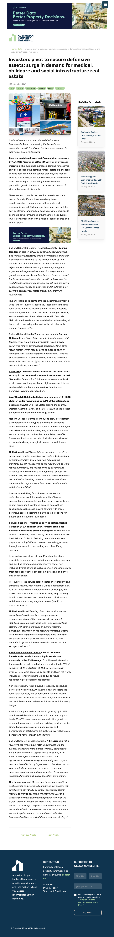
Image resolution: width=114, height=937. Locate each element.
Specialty (60, 88)
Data (20, 49)
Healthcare (30, 88)
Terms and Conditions (54, 891)
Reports (42, 88)
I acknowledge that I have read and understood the (89, 900)
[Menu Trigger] (105, 4)
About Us (48, 884)
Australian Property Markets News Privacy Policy (88, 902)
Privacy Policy (50, 888)
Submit (87, 912)
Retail (50, 88)
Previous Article (28, 835)
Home (13, 49)
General (20, 88)
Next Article (54, 835)
